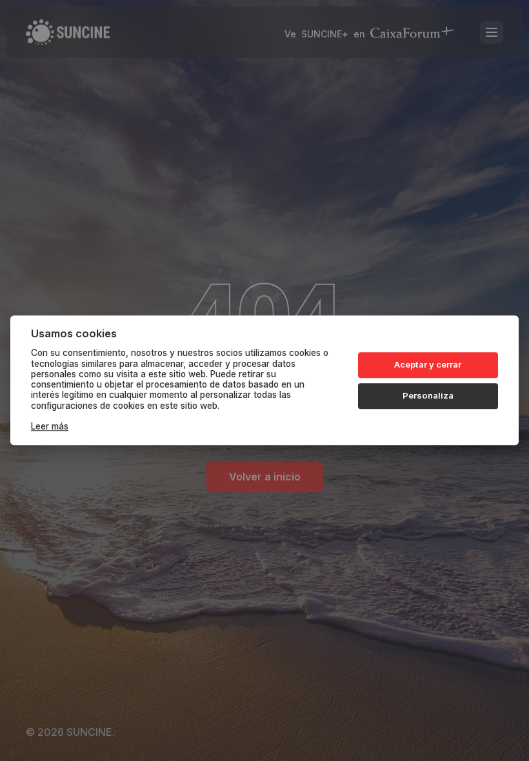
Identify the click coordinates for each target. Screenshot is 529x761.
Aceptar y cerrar (427, 364)
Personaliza (428, 395)
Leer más (49, 427)
